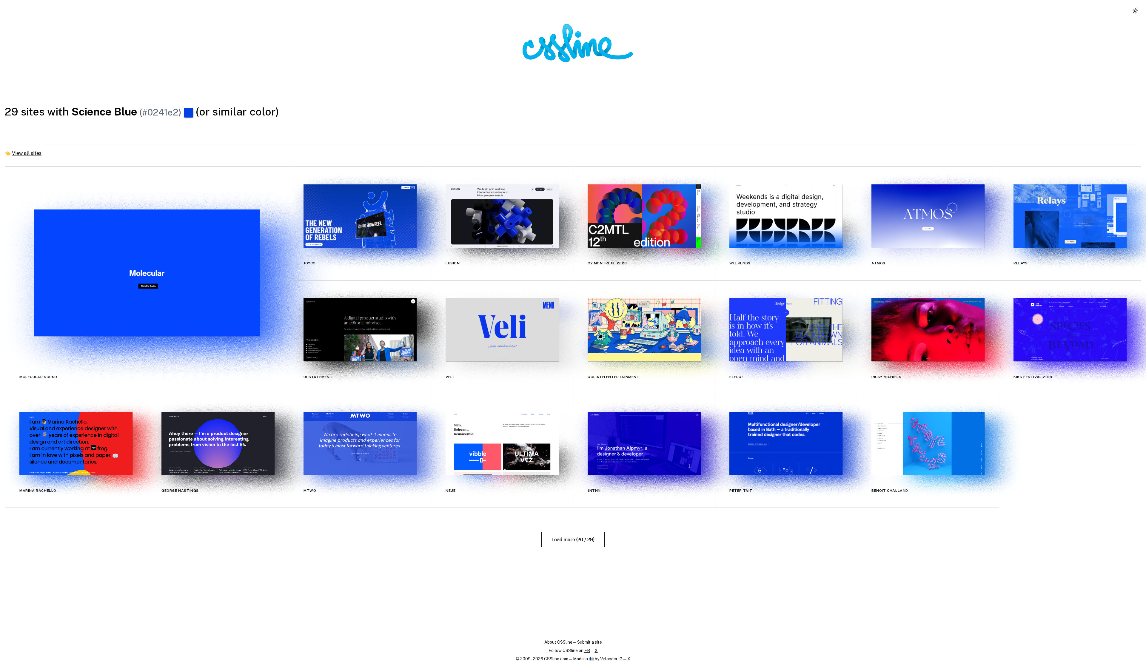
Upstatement (318, 377)
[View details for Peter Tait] (785, 443)
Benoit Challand (889, 490)
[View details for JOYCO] (360, 216)
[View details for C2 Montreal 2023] (644, 216)
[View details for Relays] (1070, 216)
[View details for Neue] (502, 443)
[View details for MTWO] (360, 443)
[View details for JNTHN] (644, 443)
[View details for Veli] (502, 330)
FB (587, 650)
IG (620, 658)
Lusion (453, 263)
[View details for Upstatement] (360, 330)
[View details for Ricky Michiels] (928, 330)
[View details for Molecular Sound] (147, 273)
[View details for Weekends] (785, 216)
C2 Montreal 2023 (607, 263)
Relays (1020, 263)
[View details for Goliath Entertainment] (644, 330)
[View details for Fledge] (785, 330)
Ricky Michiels (886, 377)
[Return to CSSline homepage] (578, 43)
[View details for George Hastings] (218, 443)
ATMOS (878, 263)
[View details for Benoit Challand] (928, 443)
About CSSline (558, 642)
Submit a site (589, 642)
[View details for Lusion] (502, 216)
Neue (450, 490)
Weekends (740, 263)
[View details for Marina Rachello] (76, 443)
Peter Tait (740, 490)
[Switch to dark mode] (1135, 11)
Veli (450, 377)
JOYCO (310, 263)
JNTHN (594, 490)
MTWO (310, 490)
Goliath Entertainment (614, 377)
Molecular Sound (38, 377)
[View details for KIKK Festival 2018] (1070, 330)
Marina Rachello (37, 490)
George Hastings (180, 490)
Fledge (736, 377)
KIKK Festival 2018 (1032, 377)
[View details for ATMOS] (928, 216)
